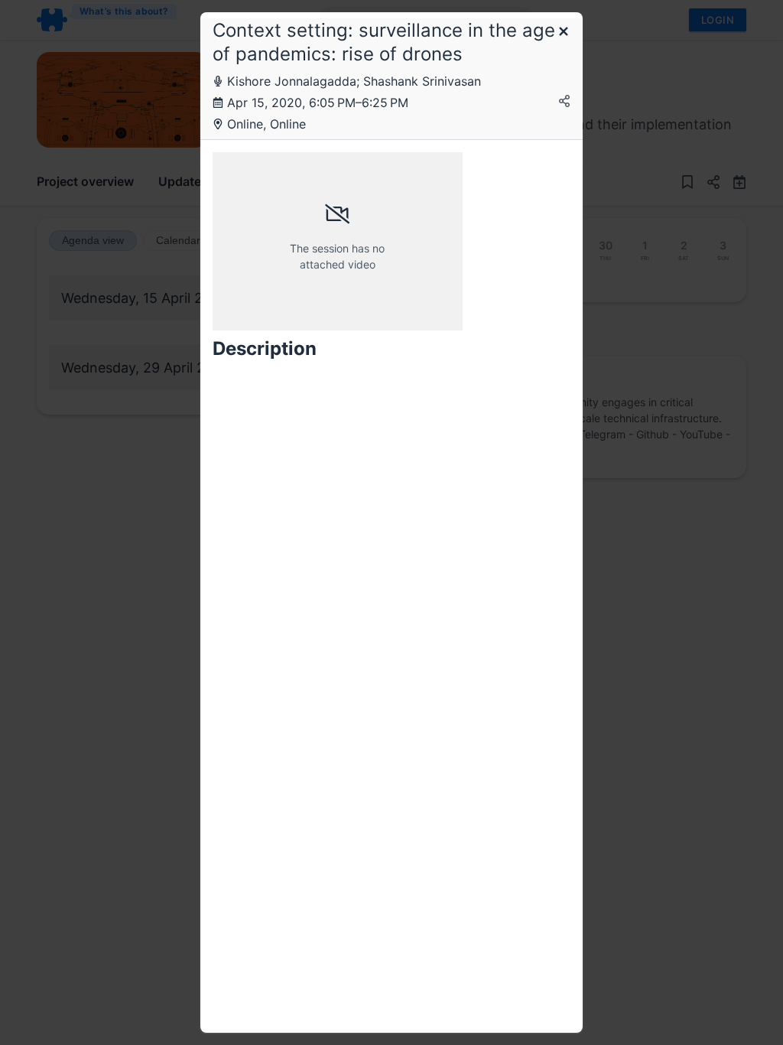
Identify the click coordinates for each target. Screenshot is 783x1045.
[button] (563, 32)
